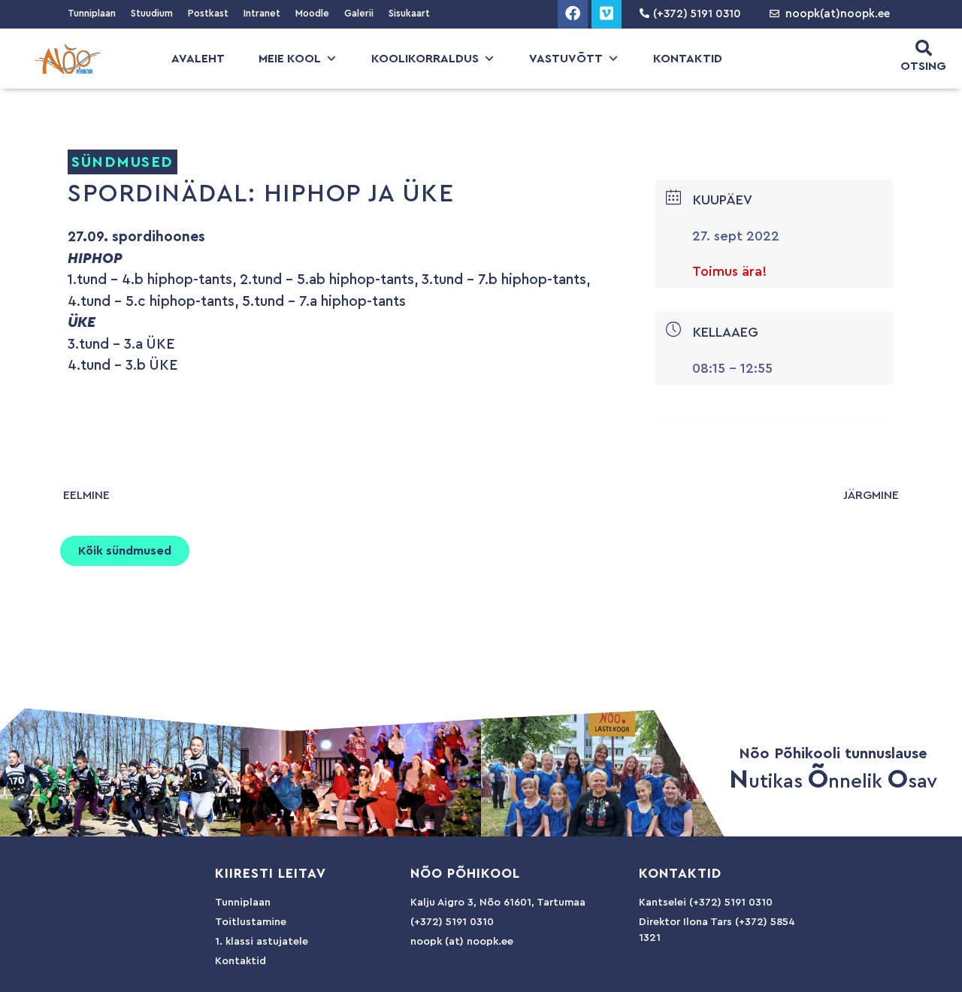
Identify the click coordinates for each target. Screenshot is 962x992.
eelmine (86, 495)
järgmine (871, 495)
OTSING (923, 66)
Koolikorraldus (425, 59)
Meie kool (290, 59)
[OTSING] (923, 48)
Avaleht (198, 59)
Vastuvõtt (566, 59)
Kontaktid (687, 59)
